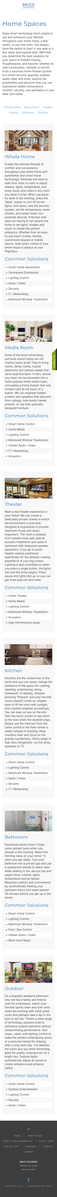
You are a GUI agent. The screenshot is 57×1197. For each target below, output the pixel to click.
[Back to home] (28, 6)
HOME (17, 1136)
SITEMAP (28, 1152)
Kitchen (14, 112)
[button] (4, 6)
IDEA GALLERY (11, 1146)
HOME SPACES (35, 1136)
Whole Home (12, 107)
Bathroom (28, 112)
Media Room (32, 107)
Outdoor (43, 112)
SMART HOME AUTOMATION (17, 1141)
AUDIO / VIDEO (46, 1141)
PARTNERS (31, 1146)
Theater (48, 107)
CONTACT (48, 1146)
